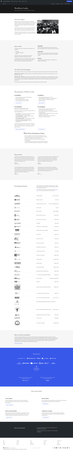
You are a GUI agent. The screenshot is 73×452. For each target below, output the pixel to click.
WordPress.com (59, 440)
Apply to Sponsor (45, 417)
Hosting (4, 443)
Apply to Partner (9, 417)
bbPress (58, 443)
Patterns (18, 444)
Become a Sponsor (42, 129)
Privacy (4, 444)
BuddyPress (59, 444)
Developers (31, 443)
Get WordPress (69, 1)
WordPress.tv (32, 444)
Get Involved (45, 440)
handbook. (39, 431)
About (4, 440)
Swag (45, 444)
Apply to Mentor (45, 403)
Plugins (17, 443)
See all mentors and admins (18, 343)
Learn (31, 440)
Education (4, 3)
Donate (45, 443)
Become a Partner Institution (20, 129)
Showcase (18, 440)
